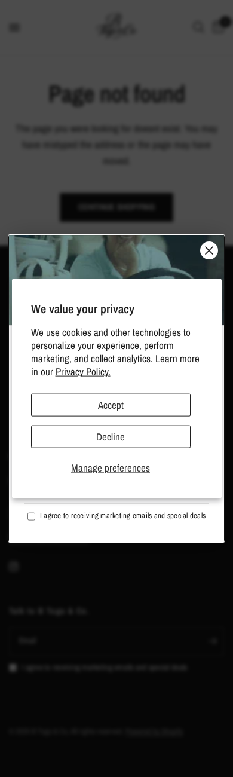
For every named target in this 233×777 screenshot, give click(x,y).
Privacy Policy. (83, 371)
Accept (111, 404)
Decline (110, 436)
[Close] (209, 250)
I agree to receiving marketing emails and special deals (123, 515)
